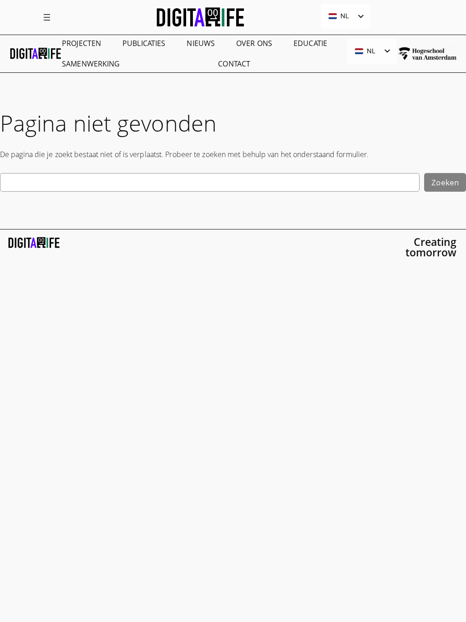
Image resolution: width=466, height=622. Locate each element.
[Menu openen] (46, 17)
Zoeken (445, 182)
